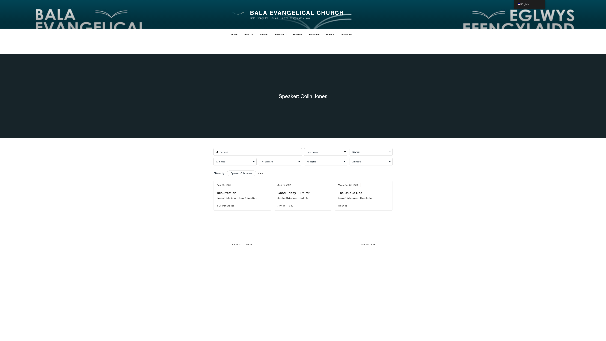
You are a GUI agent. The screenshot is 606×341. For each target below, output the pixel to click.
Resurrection (226, 192)
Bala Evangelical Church (297, 12)
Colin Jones (231, 197)
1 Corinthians (251, 197)
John (308, 197)
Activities (279, 34)
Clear (261, 173)
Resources (314, 34)
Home (234, 34)
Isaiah (369, 197)
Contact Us (346, 34)
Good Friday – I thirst (293, 192)
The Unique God (350, 192)
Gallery (330, 34)
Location (263, 34)
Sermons (297, 34)
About (247, 34)
